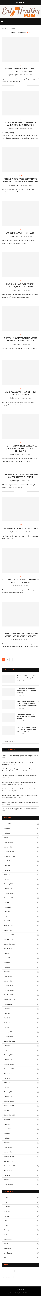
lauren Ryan (14, 75)
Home (4, 28)
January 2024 (8, 930)
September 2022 (9, 999)
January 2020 (8, 1096)
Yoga (21, 1257)
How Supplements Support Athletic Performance (17, 809)
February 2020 (8, 1092)
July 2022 (7, 1009)
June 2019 (7, 1129)
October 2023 (8, 939)
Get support (20, 2)
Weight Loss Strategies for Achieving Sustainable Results (20, 802)
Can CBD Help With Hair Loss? (20, 233)
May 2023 (7, 962)
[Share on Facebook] (18, 85)
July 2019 (7, 1124)
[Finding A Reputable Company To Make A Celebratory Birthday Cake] (20, 159)
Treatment (21, 1248)
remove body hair (24, 1274)
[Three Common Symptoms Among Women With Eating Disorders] (20, 614)
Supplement (21, 1239)
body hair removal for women (23, 1271)
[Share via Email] (25, 85)
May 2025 (7, 870)
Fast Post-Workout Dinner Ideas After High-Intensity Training (26, 691)
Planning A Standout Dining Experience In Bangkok (27, 677)
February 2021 (8, 1055)
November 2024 (9, 898)
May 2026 (7, 828)
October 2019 (8, 1110)
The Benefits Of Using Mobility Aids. (20, 528)
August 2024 (8, 907)
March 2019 (7, 1143)
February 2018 (8, 1184)
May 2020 (7, 1078)
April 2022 (7, 1022)
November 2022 (9, 990)
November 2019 (9, 1106)
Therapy (21, 1244)
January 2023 (8, 981)
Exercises (21, 1211)
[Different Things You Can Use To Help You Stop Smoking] (20, 49)
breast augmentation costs (10, 1274)
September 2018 (9, 1166)
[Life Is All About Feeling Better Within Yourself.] (20, 372)
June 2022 (7, 1013)
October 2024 (8, 902)
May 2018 (7, 1175)
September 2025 (9, 856)
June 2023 (7, 958)
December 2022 (9, 985)
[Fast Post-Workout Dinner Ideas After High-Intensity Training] (8, 692)
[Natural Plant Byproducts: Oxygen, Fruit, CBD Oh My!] (20, 264)
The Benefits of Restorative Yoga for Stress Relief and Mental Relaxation (27, 729)
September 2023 (9, 944)
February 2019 (8, 1147)
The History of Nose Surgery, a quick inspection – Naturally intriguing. (20, 448)
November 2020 (9, 1069)
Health (21, 1225)
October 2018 (8, 1161)
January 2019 (8, 1152)
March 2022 (7, 1027)
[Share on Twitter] (20, 85)
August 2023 (8, 948)
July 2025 (7, 861)
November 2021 (9, 1036)
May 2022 (7, 1018)
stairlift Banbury (7, 1277)
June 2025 (7, 865)
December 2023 (9, 935)
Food (21, 1221)
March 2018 (7, 1180)
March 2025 (7, 879)
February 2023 (8, 976)
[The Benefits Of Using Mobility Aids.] (20, 509)
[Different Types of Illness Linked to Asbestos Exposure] (20, 560)
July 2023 (7, 953)
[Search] (39, 22)
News (21, 1234)
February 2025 (8, 884)
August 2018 (8, 1170)
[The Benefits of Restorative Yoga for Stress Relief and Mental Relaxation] (8, 730)
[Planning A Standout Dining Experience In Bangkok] (8, 679)
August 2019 (8, 1120)
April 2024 (7, 916)
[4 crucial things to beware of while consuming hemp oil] (20, 103)
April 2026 (7, 833)
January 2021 (8, 1059)
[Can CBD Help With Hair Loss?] (20, 213)
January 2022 (8, 1032)
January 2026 (8, 847)
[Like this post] (16, 85)
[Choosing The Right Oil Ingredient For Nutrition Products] (8, 717)
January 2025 (8, 888)
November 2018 (9, 1157)
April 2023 (7, 967)
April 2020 (7, 1083)
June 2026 (7, 824)
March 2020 (7, 1087)
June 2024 (7, 912)
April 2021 (7, 1050)
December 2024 (9, 893)
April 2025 (7, 875)
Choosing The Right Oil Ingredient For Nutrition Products (26, 716)
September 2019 (9, 1115)
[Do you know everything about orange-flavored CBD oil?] (20, 318)
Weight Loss (21, 1253)
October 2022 (8, 995)
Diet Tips (21, 1207)
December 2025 (9, 851)
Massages (21, 1230)
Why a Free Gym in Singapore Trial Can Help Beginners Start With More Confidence (27, 703)
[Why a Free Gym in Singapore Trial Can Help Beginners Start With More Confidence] (8, 704)
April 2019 (7, 1138)
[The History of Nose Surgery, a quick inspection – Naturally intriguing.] (20, 426)
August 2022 (8, 1004)
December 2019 (9, 1101)
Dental (21, 1202)
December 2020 (9, 1064)
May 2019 (7, 1133)
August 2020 (8, 1073)
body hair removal (8, 1271)
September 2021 (9, 1041)
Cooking (21, 1197)
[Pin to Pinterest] (22, 85)
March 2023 (7, 972)
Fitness (21, 1216)
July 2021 (7, 1046)
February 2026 (8, 842)
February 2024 (8, 925)
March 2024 (7, 921)
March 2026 (7, 838)
